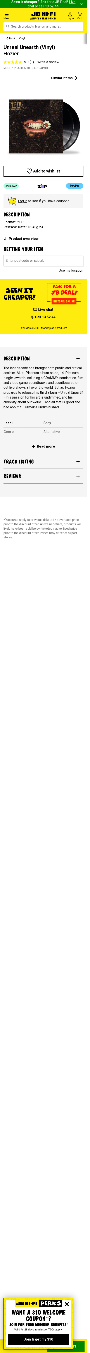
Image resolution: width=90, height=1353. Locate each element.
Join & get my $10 (38, 1339)
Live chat (45, 310)
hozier (11, 54)
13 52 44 (52, 6)
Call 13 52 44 (45, 317)
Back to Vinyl (17, 38)
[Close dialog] (66, 1304)
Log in (22, 201)
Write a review (48, 62)
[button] (14, 15)
